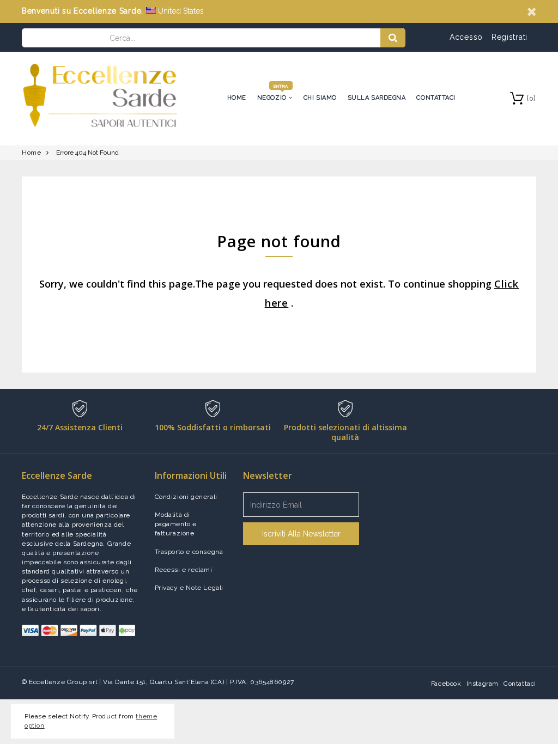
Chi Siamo (320, 97)
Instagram (482, 683)
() (531, 98)
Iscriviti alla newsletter (301, 533)
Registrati (509, 37)
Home (236, 97)
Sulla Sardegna (377, 97)
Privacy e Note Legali (189, 587)
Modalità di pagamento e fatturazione (176, 524)
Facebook (446, 683)
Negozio (272, 97)
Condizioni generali (186, 497)
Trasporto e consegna (189, 552)
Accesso (466, 37)
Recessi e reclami (184, 570)
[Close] (531, 11)
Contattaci (436, 97)
